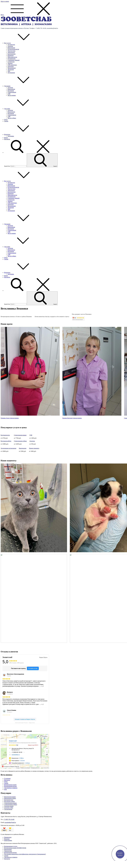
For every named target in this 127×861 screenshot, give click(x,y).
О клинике (7, 778)
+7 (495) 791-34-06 (8, 819)
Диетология (11, 52)
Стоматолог (11, 61)
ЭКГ (9, 71)
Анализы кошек (8, 806)
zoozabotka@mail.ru (10, 822)
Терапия (10, 63)
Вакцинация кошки (10, 796)
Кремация (10, 55)
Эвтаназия (11, 69)
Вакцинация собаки (10, 798)
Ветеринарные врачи (10, 784)
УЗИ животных (12, 65)
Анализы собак (8, 807)
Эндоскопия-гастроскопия (8, 448)
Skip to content (5, 1)
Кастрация (11, 90)
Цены (6, 119)
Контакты (7, 139)
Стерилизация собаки (20, 441)
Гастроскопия (8, 809)
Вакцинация (11, 47)
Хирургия (10, 66)
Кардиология (11, 54)
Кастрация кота (5, 435)
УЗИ (9, 94)
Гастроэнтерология (13, 49)
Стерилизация (12, 92)
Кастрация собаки (9, 801)
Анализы (10, 46)
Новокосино (7, 837)
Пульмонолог (12, 58)
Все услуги (7, 43)
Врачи (6, 137)
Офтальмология (12, 57)
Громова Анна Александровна (10, 418)
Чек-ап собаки (12, 118)
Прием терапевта (34, 448)
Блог (5, 789)
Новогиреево (8, 840)
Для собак (7, 108)
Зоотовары (11, 136)
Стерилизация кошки (20, 435)
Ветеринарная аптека (10, 786)
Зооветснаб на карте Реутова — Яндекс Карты (25, 722)
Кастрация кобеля (6, 441)
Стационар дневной (13, 60)
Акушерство (11, 44)
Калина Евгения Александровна (72, 418)
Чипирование (12, 68)
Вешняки (7, 839)
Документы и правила (10, 788)
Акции (6, 121)
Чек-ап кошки (12, 95)
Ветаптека (7, 134)
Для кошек (7, 86)
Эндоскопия (11, 72)
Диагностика (11, 51)
